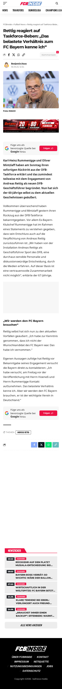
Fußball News (19, 24)
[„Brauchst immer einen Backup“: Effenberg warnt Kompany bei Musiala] (31, 612)
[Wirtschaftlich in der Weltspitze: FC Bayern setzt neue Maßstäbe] (31, 587)
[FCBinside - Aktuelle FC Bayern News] (31, 3)
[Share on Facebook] (9, 54)
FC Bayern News (21, 559)
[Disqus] (31, 494)
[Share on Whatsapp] (18, 54)
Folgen (46, 148)
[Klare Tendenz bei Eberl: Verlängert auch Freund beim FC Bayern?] (31, 599)
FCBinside (7, 24)
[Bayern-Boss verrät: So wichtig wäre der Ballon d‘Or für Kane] (31, 574)
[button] (6, 3)
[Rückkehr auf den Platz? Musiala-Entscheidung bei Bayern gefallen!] (31, 561)
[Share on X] (13, 54)
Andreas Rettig (23, 432)
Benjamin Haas (19, 63)
